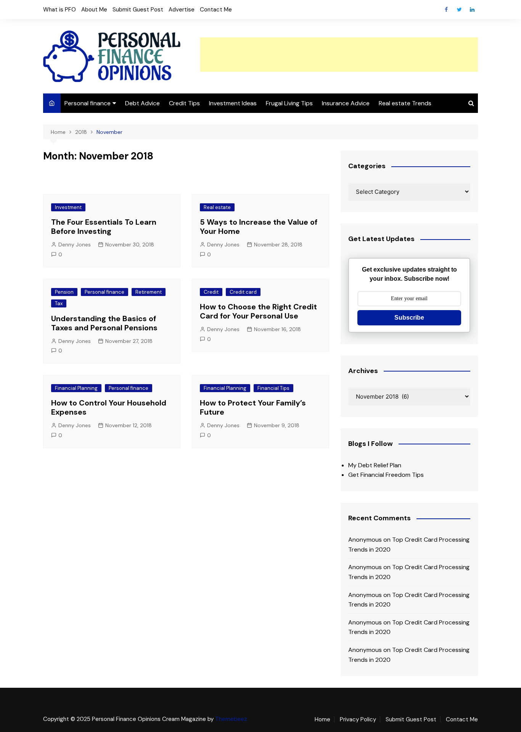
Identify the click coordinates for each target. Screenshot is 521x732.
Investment (68, 207)
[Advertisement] (339, 54)
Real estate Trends (405, 103)
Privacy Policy (358, 719)
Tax (59, 303)
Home (322, 719)
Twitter (459, 9)
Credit (211, 292)
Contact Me (216, 9)
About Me (94, 9)
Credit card (243, 292)
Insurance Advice (346, 103)
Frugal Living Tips (289, 103)
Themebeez (231, 719)
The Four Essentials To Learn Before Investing (103, 226)
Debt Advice (142, 103)
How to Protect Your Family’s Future (253, 407)
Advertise (182, 9)
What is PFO (59, 9)
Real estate (217, 207)
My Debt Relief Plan (374, 465)
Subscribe (409, 317)
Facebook (446, 9)
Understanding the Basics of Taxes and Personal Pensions (104, 323)
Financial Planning (76, 388)
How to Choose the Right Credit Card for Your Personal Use (258, 311)
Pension (64, 292)
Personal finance (87, 103)
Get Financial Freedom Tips (386, 475)
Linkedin (472, 9)
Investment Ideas (233, 103)
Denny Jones (74, 244)
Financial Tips (273, 388)
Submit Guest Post (138, 9)
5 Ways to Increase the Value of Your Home (258, 226)
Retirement (148, 292)
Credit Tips (184, 103)
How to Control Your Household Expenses (108, 407)
